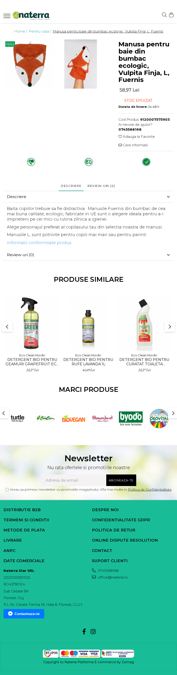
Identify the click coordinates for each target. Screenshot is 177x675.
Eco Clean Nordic (32, 355)
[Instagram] (93, 632)
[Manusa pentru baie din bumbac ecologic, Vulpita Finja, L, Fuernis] (29, 64)
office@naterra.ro (112, 577)
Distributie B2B (22, 509)
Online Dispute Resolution (125, 540)
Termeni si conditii (26, 520)
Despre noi (105, 509)
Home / (21, 31)
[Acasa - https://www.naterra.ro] (31, 16)
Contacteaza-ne (27, 614)
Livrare (12, 540)
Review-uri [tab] (101, 186)
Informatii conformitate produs (39, 242)
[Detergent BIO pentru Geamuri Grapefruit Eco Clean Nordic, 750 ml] (32, 323)
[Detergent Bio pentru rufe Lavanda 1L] (88, 323)
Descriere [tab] (71, 186)
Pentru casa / (40, 31)
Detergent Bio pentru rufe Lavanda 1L (88, 361)
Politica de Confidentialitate (150, 489)
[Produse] (7, 17)
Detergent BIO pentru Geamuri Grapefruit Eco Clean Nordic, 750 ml (32, 361)
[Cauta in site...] (164, 15)
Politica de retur (113, 530)
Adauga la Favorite (138, 136)
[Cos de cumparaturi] (171, 15)
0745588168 (108, 570)
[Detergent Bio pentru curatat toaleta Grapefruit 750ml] (144, 323)
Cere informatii (135, 145)
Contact (102, 550)
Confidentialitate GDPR (121, 520)
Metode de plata (24, 530)
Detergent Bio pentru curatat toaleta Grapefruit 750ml (144, 361)
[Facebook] (84, 632)
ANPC (9, 550)
